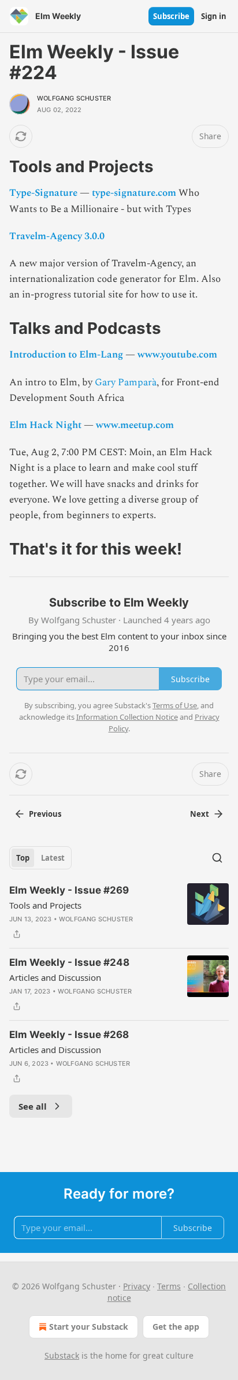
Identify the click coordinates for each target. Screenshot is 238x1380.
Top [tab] (22, 858)
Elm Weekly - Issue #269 (69, 890)
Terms (169, 1286)
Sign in (213, 16)
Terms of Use (175, 705)
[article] (119, 912)
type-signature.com (134, 192)
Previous (45, 814)
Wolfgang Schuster (74, 98)
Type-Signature (43, 192)
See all (32, 1106)
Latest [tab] (53, 858)
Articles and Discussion (55, 977)
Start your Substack (88, 1326)
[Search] (217, 857)
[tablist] (40, 857)
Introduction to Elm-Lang (66, 354)
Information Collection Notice (127, 717)
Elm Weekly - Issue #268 (69, 1034)
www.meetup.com (135, 425)
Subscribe (171, 16)
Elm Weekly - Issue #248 (69, 962)
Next (199, 814)
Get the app (176, 1326)
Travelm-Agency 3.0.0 (57, 236)
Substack (61, 1355)
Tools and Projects (45, 905)
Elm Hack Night (45, 425)
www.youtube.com (177, 354)
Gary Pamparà (126, 382)
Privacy (136, 1286)
